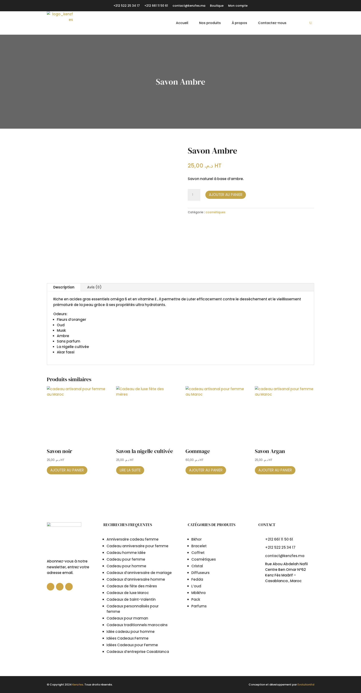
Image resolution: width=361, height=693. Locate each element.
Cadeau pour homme (126, 566)
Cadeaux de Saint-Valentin (131, 599)
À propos (239, 22)
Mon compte (238, 6)
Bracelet (199, 545)
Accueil (182, 22)
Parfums (199, 606)
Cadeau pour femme (126, 559)
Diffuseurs (200, 572)
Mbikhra (198, 592)
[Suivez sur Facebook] (50, 586)
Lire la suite (130, 470)
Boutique (217, 6)
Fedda (197, 579)
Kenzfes (77, 685)
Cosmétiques (203, 559)
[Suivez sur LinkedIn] (60, 586)
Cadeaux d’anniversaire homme (136, 579)
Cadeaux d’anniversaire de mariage (139, 572)
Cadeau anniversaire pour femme (137, 545)
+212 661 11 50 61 (156, 6)
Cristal (197, 566)
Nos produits (210, 22)
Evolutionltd (305, 685)
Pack (195, 599)
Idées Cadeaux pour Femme (132, 644)
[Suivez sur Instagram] (69, 586)
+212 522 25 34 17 (126, 6)
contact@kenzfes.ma (189, 6)
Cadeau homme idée (126, 552)
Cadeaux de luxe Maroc (128, 592)
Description (63, 287)
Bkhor (196, 539)
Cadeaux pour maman (127, 618)
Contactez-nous (272, 22)
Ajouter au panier (225, 194)
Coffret (198, 552)
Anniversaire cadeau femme (133, 539)
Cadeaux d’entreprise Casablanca (138, 651)
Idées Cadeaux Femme (128, 638)
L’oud (196, 586)
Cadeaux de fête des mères (132, 586)
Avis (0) (94, 287)
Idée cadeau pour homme (131, 631)
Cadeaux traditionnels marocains (137, 624)
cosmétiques (215, 212)
